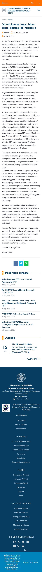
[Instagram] (19, 542)
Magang (21, 491)
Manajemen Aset (21, 529)
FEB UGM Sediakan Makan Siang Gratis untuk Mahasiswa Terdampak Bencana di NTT (19, 303)
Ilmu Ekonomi (21, 424)
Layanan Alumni (21, 479)
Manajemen (21, 429)
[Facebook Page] (14, 542)
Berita (10, 20)
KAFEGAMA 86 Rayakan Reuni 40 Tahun (19, 314)
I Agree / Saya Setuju (30, 562)
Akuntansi (21, 420)
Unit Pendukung (21, 508)
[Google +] (19, 546)
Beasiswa (21, 458)
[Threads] (27, 546)
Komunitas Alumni (21, 475)
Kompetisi (21, 454)
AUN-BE (26, 410)
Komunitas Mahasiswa (21, 441)
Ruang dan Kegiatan (21, 517)
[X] (23, 542)
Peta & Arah (22, 396)
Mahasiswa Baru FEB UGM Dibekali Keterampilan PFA (17, 280)
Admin (11, 36)
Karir (21, 496)
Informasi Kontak (21, 399)
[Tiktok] (17, 550)
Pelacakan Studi (21, 483)
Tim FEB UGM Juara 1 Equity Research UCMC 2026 (18, 291)
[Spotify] (23, 546)
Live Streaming (21, 521)
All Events (32, 359)
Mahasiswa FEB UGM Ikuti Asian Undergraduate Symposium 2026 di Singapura (17, 324)
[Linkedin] (27, 542)
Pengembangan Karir (21, 462)
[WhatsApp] (25, 550)
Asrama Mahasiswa (21, 450)
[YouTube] (14, 546)
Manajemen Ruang (21, 525)
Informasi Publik (21, 512)
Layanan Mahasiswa (21, 445)
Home (4, 20)
